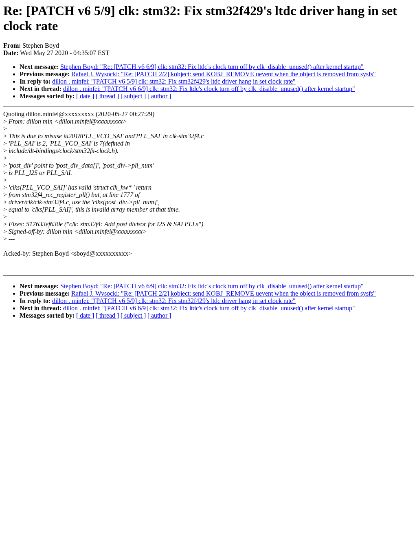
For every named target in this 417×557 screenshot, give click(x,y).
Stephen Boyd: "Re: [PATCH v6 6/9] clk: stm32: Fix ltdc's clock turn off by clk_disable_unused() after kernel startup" (212, 66)
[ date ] (85, 96)
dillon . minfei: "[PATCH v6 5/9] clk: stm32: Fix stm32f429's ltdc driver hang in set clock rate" (174, 81)
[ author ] (159, 96)
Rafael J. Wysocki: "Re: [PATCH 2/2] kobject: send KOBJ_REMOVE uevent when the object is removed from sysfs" (223, 74)
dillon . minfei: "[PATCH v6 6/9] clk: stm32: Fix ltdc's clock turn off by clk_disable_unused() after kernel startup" (209, 88)
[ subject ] (133, 96)
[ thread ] (107, 96)
